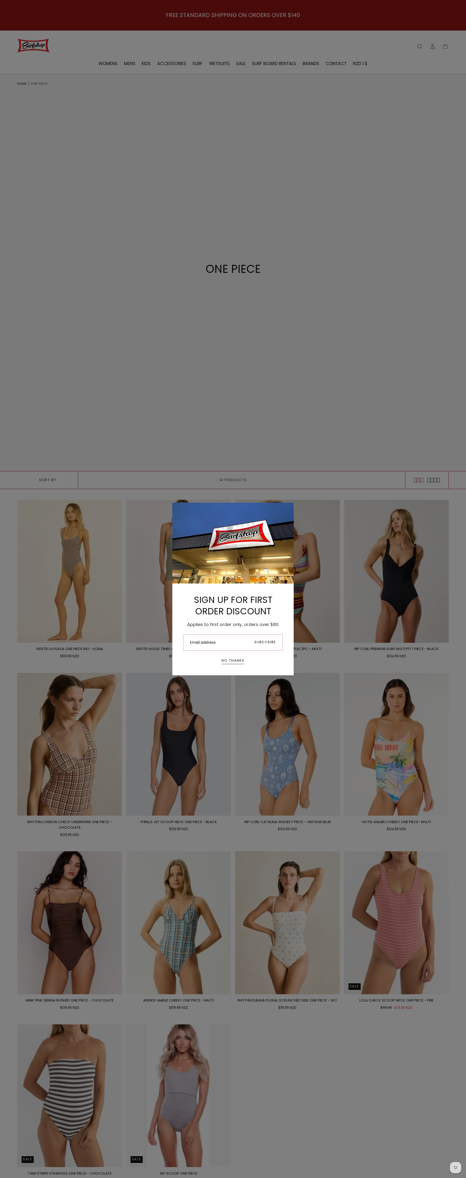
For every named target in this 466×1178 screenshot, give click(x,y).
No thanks (233, 660)
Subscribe (265, 642)
